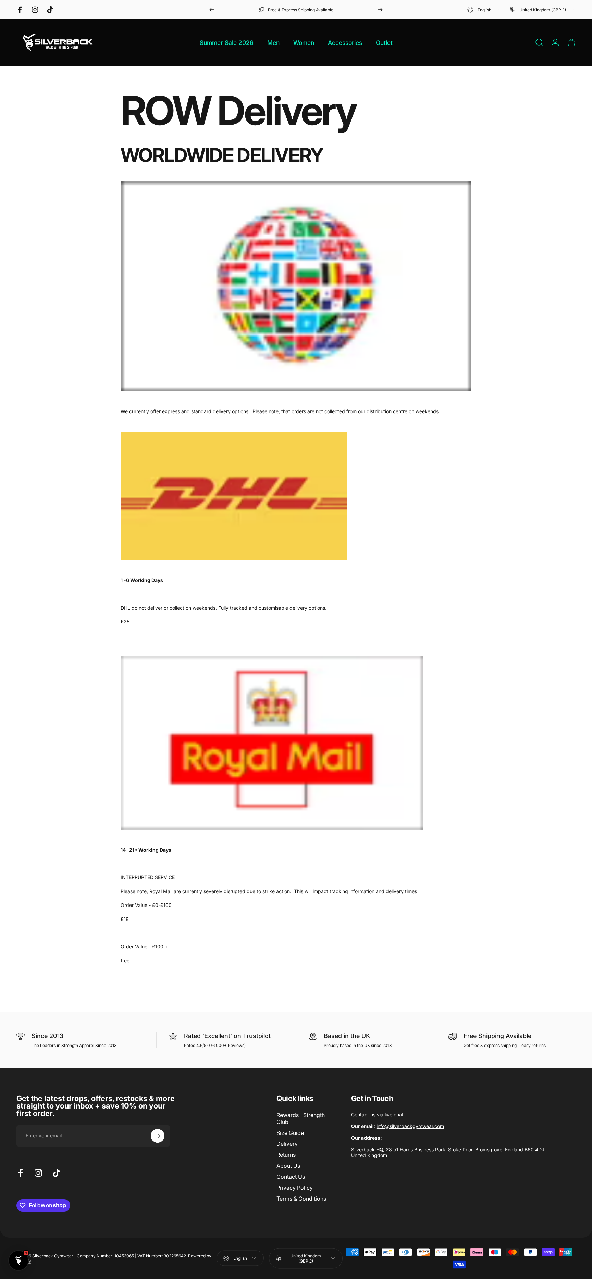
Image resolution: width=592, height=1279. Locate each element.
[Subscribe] (157, 1136)
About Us (288, 1165)
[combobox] (484, 9)
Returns (286, 1154)
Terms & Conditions (301, 1198)
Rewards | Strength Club (300, 1118)
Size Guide (290, 1132)
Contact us (377, 1114)
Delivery (287, 1143)
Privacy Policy (294, 1187)
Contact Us (290, 1176)
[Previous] (211, 9)
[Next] (380, 9)
